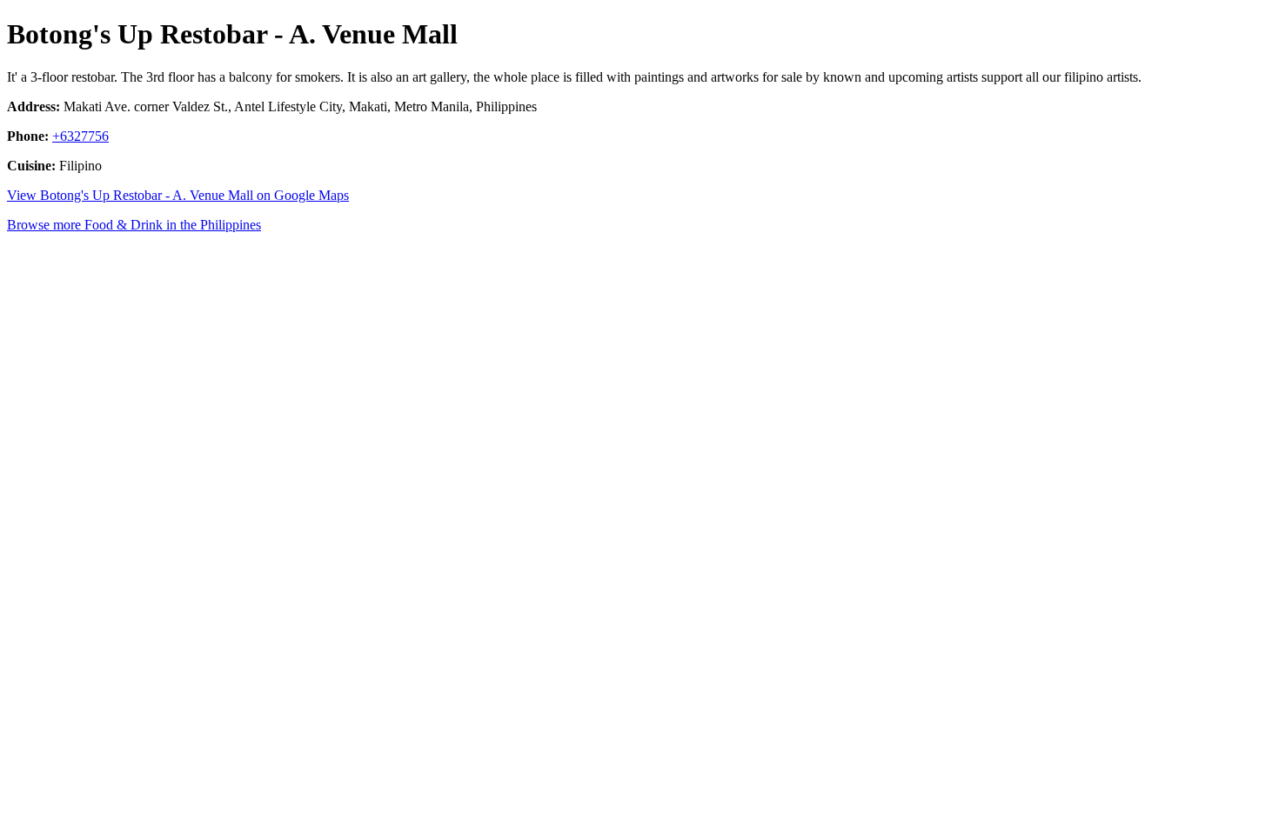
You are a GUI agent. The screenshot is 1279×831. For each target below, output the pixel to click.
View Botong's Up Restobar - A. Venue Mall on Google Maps (178, 195)
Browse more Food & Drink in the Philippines (134, 224)
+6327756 (80, 136)
